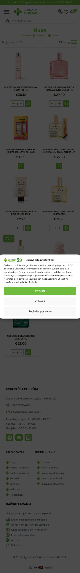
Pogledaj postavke (40, 311)
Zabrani (40, 301)
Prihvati (40, 290)
